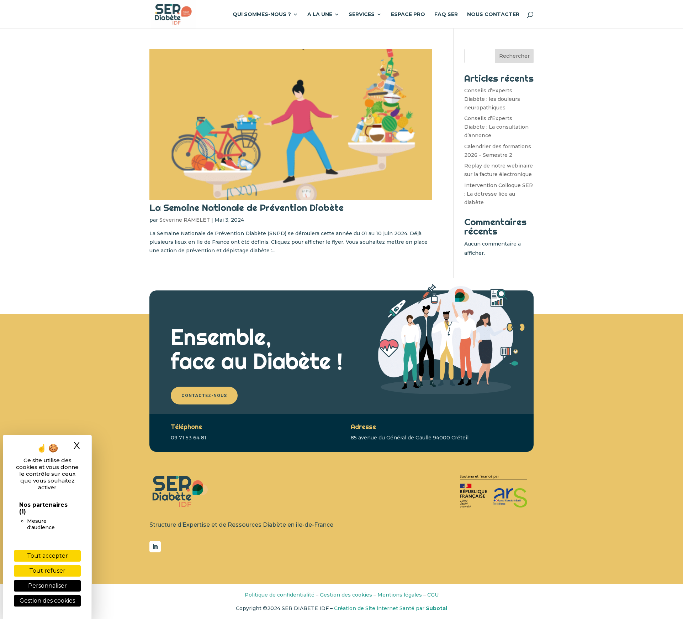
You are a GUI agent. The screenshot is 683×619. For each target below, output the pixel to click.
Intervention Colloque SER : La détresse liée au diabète (498, 194)
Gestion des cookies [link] (47, 600)
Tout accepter (47, 555)
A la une (319, 14)
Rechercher (514, 56)
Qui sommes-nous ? (262, 14)
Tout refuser (47, 570)
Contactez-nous (204, 395)
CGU (433, 595)
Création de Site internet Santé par (390, 608)
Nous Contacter (493, 14)
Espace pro (408, 14)
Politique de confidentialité (279, 595)
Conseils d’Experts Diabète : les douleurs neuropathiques (492, 99)
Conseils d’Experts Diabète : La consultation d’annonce (496, 127)
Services (362, 14)
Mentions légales (399, 595)
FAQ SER (446, 14)
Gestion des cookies (346, 595)
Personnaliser (47, 585)
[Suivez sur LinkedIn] (155, 546)
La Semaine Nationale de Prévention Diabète (246, 207)
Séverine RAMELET (184, 220)
